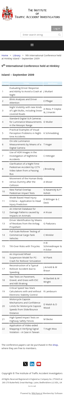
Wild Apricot (37, 393)
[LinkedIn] (32, 364)
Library (17, 55)
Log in (57, 28)
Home (5, 55)
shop (55, 344)
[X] (25, 364)
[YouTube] (39, 364)
